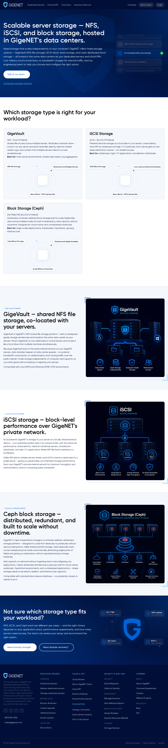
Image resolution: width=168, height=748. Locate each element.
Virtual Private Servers (82, 699)
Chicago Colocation (81, 710)
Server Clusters (47, 718)
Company (132, 5)
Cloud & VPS (52, 5)
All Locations (45, 728)
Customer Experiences (146, 688)
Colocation (66, 5)
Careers (139, 693)
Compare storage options (17, 83)
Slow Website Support (114, 703)
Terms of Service (149, 743)
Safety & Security (112, 688)
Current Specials (47, 708)
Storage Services (112, 728)
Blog (138, 708)
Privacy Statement (133, 743)
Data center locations (82, 715)
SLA (137, 713)
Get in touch (145, 5)
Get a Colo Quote (80, 719)
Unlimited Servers (48, 713)
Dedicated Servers (36, 5)
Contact (161, 743)
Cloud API (76, 689)
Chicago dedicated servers (52, 693)
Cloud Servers (78, 679)
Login (159, 5)
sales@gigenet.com (13, 722)
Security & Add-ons (82, 5)
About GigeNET (143, 684)
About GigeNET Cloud (82, 684)
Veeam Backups (111, 713)
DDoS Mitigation (111, 684)
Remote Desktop (80, 694)
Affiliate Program (143, 698)
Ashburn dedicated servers (52, 688)
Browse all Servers (48, 703)
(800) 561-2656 (11, 718)
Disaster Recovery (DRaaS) (116, 718)
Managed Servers (112, 698)
